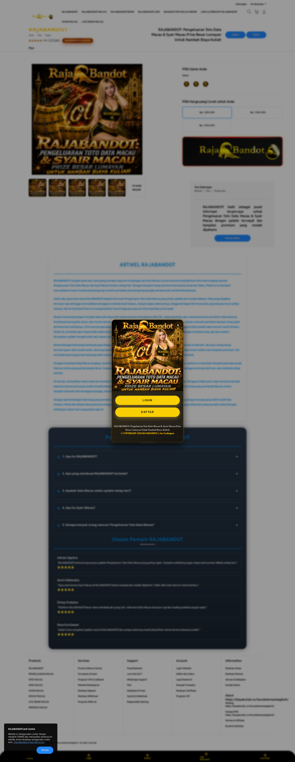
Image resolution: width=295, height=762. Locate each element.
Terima (44, 750)
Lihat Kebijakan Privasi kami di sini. (29, 742)
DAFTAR (147, 412)
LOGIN (147, 400)
